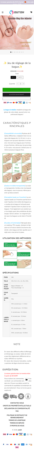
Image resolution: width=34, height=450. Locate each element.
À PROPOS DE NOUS (17, 426)
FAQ (17, 411)
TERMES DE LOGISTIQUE (17, 420)
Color (17, 74)
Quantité (12, 84)
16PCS (20, 77)
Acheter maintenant (16, 94)
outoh (20, 430)
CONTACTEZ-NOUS (17, 403)
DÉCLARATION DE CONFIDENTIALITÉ (17, 408)
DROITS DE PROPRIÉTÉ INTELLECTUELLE (17, 406)
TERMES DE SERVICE (17, 423)
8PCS (13, 77)
